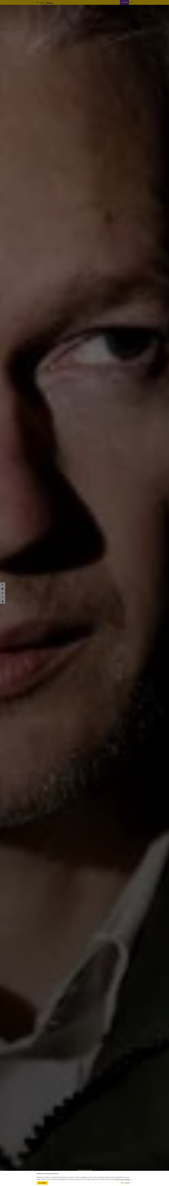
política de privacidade (122, 1179)
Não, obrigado (125, 1183)
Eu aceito (42, 1183)
